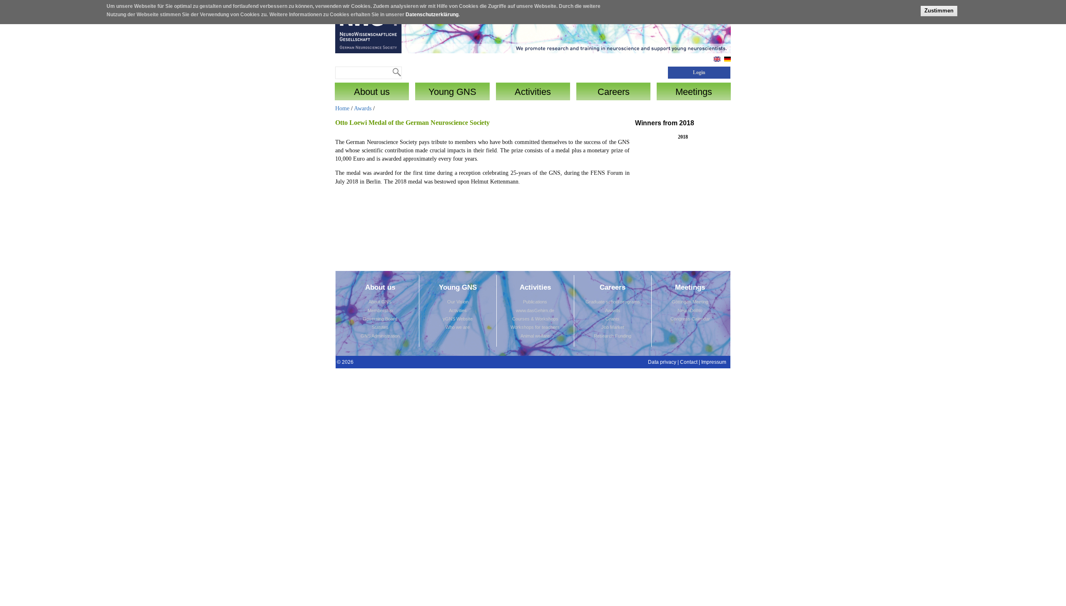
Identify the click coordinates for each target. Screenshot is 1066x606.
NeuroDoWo (689, 310)
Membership (380, 310)
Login (699, 72)
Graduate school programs (612, 301)
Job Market (612, 327)
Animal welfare (535, 335)
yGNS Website (458, 318)
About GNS (380, 301)
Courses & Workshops (535, 318)
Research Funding (612, 335)
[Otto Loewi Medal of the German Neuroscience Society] (717, 60)
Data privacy (662, 362)
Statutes (380, 327)
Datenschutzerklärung (432, 14)
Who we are (458, 327)
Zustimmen (939, 10)
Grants (612, 318)
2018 (683, 137)
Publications (535, 301)
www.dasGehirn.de (535, 310)
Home (342, 108)
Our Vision (457, 301)
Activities (458, 310)
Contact (688, 362)
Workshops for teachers (535, 327)
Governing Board (380, 318)
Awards (362, 108)
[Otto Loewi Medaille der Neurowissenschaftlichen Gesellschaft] (727, 60)
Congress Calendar (690, 318)
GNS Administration (380, 335)
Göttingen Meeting (690, 301)
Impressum (713, 362)
